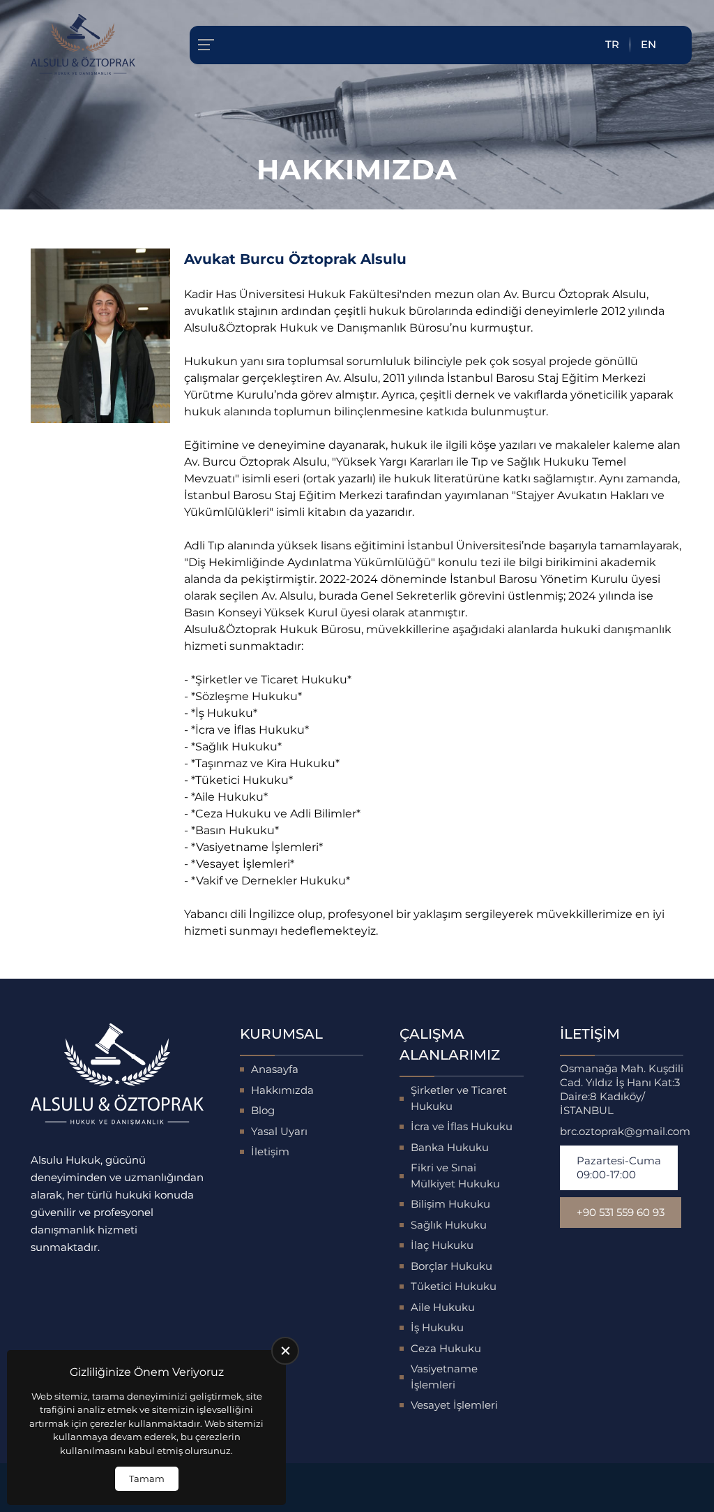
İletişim (270, 1151)
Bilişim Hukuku (450, 1203)
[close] (285, 1351)
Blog (263, 1110)
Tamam (147, 1478)
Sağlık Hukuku (449, 1224)
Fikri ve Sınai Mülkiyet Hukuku (455, 1175)
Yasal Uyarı (279, 1131)
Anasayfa (274, 1069)
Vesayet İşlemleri (454, 1404)
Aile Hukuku (443, 1307)
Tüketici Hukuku (453, 1286)
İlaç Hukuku (442, 1245)
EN (648, 44)
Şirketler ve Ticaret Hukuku (459, 1098)
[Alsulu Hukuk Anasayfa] (83, 44)
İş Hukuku (437, 1327)
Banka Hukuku (450, 1147)
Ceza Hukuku (446, 1348)
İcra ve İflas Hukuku (461, 1126)
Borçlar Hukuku (451, 1266)
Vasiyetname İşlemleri (444, 1376)
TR (612, 44)
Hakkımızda (282, 1090)
